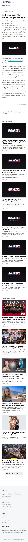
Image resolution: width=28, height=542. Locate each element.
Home (3, 5)
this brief (16, 112)
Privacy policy (5, 515)
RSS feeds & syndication (8, 506)
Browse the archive (6, 504)
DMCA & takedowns (7, 520)
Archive (8, 5)
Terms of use (5, 518)
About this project (6, 509)
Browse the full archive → (14, 473)
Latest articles (5, 502)
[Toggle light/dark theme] (13, 2)
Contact (4, 522)
